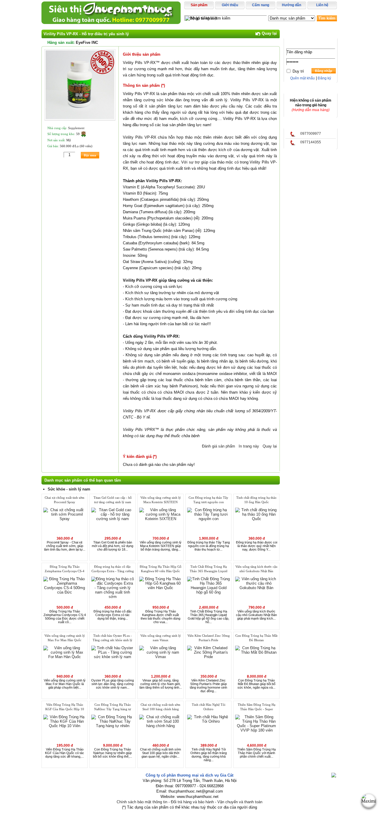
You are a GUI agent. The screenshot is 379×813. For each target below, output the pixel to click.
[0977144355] (293, 144)
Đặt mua (90, 155)
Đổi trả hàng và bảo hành (192, 802)
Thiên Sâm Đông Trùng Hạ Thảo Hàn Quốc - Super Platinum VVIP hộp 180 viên (257, 707)
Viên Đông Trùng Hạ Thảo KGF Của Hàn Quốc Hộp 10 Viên (64, 707)
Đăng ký (324, 78)
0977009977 (310, 134)
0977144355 (310, 142)
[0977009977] (293, 136)
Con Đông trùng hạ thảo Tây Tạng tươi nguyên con (208, 500)
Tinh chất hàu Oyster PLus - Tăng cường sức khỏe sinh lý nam (112, 638)
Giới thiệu (230, 5)
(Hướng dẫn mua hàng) (311, 110)
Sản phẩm (199, 5)
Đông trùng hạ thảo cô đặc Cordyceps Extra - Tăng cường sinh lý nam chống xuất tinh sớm (112, 569)
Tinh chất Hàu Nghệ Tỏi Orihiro (208, 707)
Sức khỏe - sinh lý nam (69, 489)
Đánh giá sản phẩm (218, 446)
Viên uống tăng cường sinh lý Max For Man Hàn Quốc (64, 638)
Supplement (76, 128)
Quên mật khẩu (302, 78)
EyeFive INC (87, 42)
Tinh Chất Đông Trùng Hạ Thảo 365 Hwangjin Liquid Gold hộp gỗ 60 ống (208, 569)
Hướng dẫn (291, 5)
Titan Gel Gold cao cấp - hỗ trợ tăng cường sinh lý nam (113, 500)
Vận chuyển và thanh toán (239, 802)
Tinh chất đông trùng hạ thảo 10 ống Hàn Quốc (256, 500)
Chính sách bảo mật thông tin (142, 802)
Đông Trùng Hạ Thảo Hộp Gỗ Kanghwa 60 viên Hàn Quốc (161, 569)
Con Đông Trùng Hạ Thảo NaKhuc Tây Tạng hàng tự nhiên (112, 707)
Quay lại (269, 33)
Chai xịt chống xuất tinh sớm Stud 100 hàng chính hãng (160, 707)
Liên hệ (322, 5)
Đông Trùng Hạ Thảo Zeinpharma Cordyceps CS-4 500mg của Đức (64, 569)
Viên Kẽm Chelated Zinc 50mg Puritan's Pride (208, 638)
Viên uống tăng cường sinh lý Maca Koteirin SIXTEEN (160, 500)
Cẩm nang (260, 5)
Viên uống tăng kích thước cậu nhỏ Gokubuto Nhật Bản (256, 569)
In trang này (248, 446)
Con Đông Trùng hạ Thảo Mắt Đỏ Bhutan (256, 638)
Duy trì (298, 71)
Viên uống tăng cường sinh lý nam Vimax (160, 638)
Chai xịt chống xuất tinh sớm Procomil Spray (64, 500)
